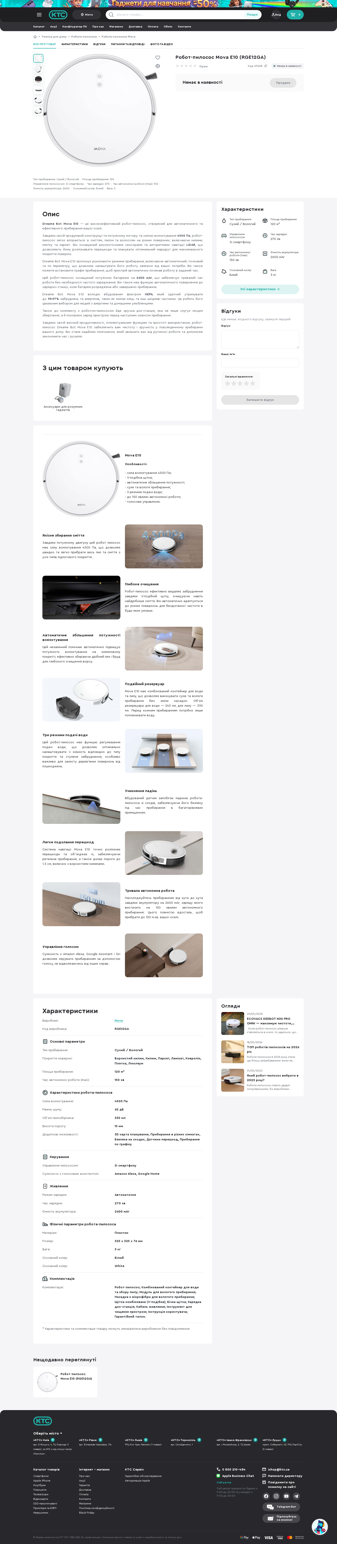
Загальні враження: (239, 376)
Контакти (184, 26)
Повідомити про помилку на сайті (282, 1485)
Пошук (252, 14)
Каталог (39, 26)
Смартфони (41, 1476)
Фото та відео (161, 44)
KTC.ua (58, 14)
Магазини (116, 26)
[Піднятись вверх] (303, 1527)
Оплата (153, 26)
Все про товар (44, 44)
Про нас (98, 26)
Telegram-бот (286, 1506)
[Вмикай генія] (168, 3)
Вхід (278, 14)
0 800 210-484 (234, 1469)
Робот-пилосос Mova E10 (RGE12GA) (165, 36)
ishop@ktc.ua (279, 1469)
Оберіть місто (46, 1433)
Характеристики (74, 44)
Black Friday (86, 1512)
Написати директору (285, 1476)
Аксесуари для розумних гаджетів (63, 408)
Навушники (40, 1512)
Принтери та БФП (44, 1508)
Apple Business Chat (238, 1476)
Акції (53, 26)
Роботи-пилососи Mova (118, 36)
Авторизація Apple (137, 1480)
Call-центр (224, 1482)
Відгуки (99, 44)
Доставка (135, 26)
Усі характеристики (258, 289)
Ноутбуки (39, 1485)
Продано (283, 82)
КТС (35, 36)
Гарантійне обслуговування (143, 1476)
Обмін (168, 26)
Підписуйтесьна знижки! (287, 1518)
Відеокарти (40, 1499)
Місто (89, 14)
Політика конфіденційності (96, 1508)
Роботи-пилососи (84, 36)
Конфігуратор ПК (74, 26)
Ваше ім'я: (228, 354)
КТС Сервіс (134, 1469)
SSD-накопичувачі (45, 1503)
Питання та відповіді (128, 44)
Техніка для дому (54, 36)
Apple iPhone (41, 1480)
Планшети (40, 1489)
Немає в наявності (289, 66)
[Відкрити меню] (39, 14)
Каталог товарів (46, 1469)
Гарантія (84, 1485)
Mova (119, 1020)
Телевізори (40, 1494)
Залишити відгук (260, 400)
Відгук (225, 325)
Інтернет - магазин (94, 1469)
